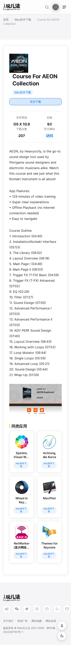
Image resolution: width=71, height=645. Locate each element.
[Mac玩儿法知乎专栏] (36, 608)
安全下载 (35, 101)
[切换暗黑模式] (62, 636)
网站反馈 (51, 620)
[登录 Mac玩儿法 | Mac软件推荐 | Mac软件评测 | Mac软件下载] (55, 7)
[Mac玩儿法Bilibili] (46, 608)
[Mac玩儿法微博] (6, 608)
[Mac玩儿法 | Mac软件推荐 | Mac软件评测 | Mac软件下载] (12, 7)
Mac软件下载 (22, 92)
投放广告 (22, 620)
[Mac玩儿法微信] (16, 608)
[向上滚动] (62, 625)
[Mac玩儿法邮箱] (67, 608)
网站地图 (37, 620)
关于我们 (8, 620)
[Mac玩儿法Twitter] (26, 608)
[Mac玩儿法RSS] (57, 608)
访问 (49, 136)
